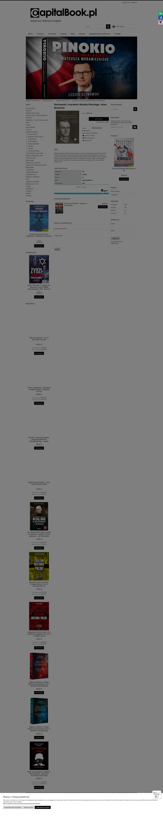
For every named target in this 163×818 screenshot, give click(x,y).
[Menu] (160, 792)
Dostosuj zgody (28, 807)
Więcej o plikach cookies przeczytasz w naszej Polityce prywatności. (21, 803)
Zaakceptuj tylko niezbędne (12, 807)
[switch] (157, 797)
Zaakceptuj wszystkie (42, 807)
